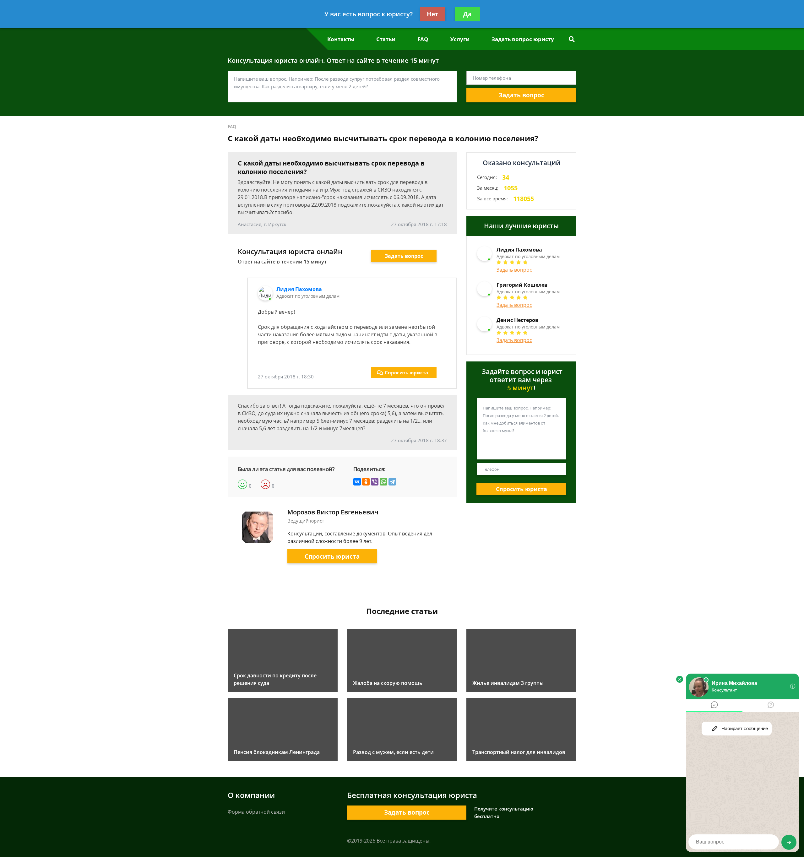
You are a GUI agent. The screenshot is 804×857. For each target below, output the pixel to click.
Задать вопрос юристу (523, 39)
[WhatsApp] (383, 481)
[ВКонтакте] (357, 481)
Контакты (340, 39)
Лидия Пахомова (299, 289)
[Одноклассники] (366, 481)
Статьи (385, 39)
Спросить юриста (406, 372)
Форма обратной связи (256, 811)
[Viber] (374, 481)
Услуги (460, 39)
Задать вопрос (521, 95)
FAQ (422, 39)
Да (467, 14)
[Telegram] (392, 481)
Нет (432, 14)
